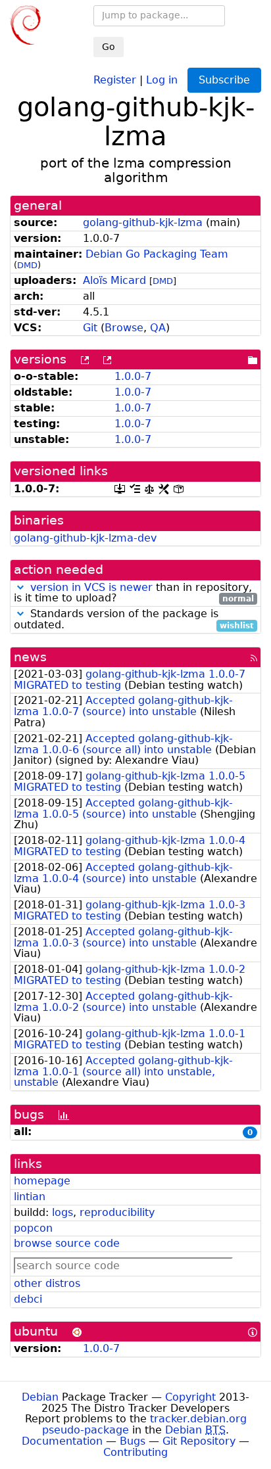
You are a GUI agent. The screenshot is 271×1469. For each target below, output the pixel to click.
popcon (33, 1228)
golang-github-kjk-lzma (143, 222)
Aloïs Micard (114, 280)
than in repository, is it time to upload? (134, 593)
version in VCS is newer (91, 587)
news (30, 657)
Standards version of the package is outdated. (134, 620)
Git (90, 327)
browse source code (67, 1243)
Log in (162, 79)
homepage (42, 1181)
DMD (27, 265)
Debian (40, 1397)
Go (108, 46)
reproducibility (117, 1212)
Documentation (62, 1441)
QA (158, 327)
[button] (20, 587)
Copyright (190, 1397)
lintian (29, 1196)
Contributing (135, 1452)
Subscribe (224, 80)
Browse (124, 327)
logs (62, 1212)
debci (28, 1299)
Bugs (132, 1441)
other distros (47, 1283)
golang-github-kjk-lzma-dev (85, 538)
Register (114, 79)
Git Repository (198, 1441)
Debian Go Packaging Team (157, 254)
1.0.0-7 (132, 376)
